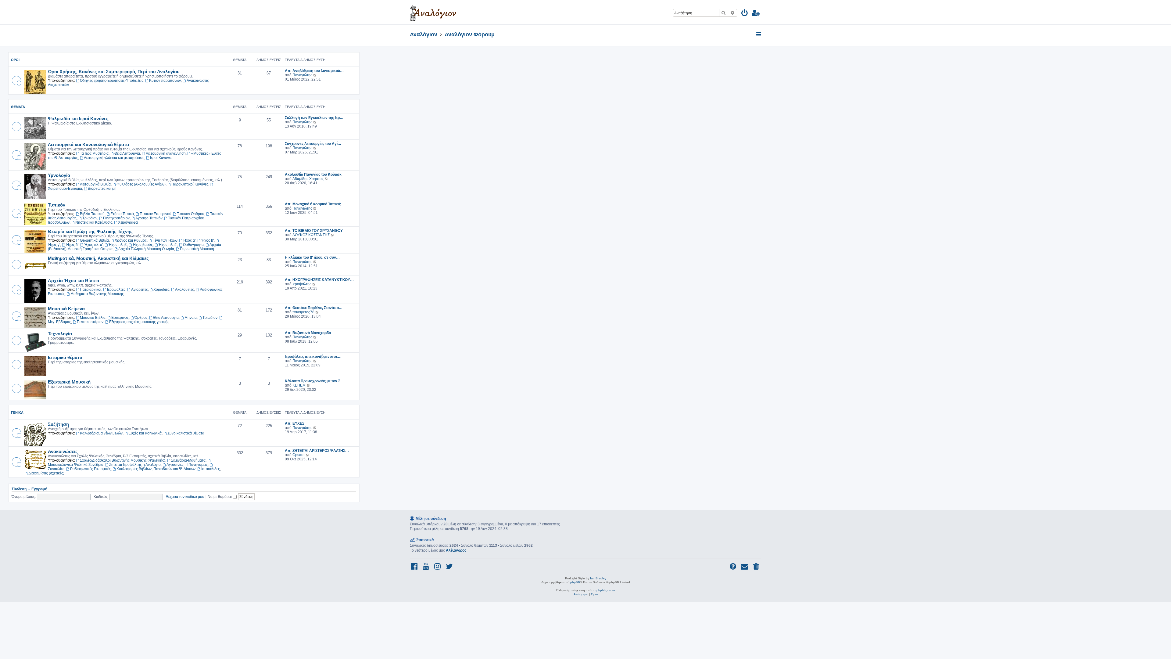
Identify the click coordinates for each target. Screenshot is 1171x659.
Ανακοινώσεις (63, 451)
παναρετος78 (303, 312)
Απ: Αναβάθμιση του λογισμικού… (314, 71)
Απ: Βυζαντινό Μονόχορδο (308, 333)
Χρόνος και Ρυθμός (131, 240)
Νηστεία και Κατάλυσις (93, 222)
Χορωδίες (161, 289)
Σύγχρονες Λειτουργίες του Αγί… (313, 144)
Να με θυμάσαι (220, 496)
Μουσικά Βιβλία (93, 317)
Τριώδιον (89, 218)
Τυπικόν (56, 204)
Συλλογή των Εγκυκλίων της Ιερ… (314, 118)
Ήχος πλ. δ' (168, 245)
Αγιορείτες (139, 289)
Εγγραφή (39, 489)
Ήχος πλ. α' (93, 245)
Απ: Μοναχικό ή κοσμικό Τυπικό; (313, 204)
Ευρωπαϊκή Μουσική (197, 249)
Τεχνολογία (60, 333)
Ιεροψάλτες (116, 289)
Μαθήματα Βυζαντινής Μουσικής (97, 294)
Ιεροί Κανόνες (161, 158)
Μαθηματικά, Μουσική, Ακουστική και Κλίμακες (98, 258)
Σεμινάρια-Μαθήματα (188, 460)
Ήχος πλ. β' (118, 245)
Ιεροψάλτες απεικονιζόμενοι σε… (313, 357)
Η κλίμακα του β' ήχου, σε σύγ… (312, 257)
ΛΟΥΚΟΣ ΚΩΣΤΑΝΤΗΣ (311, 235)
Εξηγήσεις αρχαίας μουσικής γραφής (139, 322)
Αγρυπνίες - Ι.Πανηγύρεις (187, 465)
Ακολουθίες (184, 289)
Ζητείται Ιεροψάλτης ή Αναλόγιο (135, 465)
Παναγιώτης (302, 75)
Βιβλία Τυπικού (92, 214)
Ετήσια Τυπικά (122, 214)
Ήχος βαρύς (143, 245)
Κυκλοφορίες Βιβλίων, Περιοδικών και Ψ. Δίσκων (155, 469)
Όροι (15, 60)
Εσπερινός (120, 317)
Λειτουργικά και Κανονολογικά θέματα (88, 144)
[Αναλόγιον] (433, 12)
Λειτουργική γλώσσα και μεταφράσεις (114, 158)
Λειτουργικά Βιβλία (95, 184)
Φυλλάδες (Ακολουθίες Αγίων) (141, 184)
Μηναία (190, 317)
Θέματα (18, 107)
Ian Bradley (598, 578)
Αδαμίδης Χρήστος (308, 179)
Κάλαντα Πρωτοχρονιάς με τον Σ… (314, 381)
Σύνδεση (19, 489)
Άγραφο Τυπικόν (149, 218)
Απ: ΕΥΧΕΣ (294, 423)
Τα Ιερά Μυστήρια (94, 153)
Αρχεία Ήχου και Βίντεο (73, 280)
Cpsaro (298, 455)
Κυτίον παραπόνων (165, 80)
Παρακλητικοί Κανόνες (189, 184)
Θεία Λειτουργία (127, 153)
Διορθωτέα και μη (102, 188)
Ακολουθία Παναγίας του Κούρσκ (313, 174)
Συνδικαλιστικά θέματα (185, 433)
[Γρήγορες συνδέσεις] (759, 35)
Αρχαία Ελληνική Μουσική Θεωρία (146, 249)
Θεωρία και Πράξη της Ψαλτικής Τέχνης (90, 231)
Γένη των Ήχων (164, 240)
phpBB (575, 582)
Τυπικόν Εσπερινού (155, 214)
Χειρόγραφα (128, 222)
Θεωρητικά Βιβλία (94, 240)
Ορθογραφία (193, 245)
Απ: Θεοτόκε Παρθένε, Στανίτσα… (313, 308)
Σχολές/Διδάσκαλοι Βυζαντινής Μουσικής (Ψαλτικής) (122, 460)
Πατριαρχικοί (90, 289)
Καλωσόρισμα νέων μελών (101, 433)
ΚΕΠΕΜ (299, 385)
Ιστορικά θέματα (65, 357)
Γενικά (17, 412)
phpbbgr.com (605, 590)
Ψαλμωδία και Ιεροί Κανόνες (78, 118)
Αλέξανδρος (456, 550)
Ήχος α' (189, 240)
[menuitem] (745, 14)
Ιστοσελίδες (210, 469)
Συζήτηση (58, 424)
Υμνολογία (59, 175)
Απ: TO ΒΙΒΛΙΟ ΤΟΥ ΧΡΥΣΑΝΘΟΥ (314, 231)
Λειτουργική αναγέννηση (166, 153)
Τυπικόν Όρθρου (190, 214)
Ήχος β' (207, 240)
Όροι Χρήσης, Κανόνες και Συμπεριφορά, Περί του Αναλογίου (114, 71)
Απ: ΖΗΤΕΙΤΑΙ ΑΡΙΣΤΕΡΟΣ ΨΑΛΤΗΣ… (317, 450)
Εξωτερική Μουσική (69, 381)
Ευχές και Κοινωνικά (145, 433)
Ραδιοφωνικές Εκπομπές (90, 469)
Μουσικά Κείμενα (66, 308)
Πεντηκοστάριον (116, 218)
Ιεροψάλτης (301, 284)
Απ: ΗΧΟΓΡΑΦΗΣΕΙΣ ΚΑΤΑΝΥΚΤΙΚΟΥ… (319, 280)
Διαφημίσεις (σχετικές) (46, 473)
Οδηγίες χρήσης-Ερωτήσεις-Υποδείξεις (111, 80)
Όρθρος (141, 317)
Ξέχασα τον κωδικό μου (185, 496)
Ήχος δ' (72, 245)
